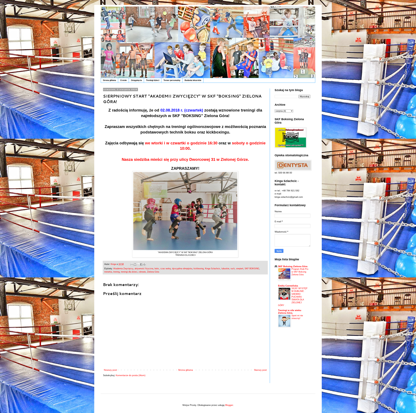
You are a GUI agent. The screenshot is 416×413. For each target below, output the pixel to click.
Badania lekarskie (193, 80)
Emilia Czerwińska (288, 285)
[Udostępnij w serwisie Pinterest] (144, 264)
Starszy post (260, 370)
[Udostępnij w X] (138, 264)
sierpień (239, 268)
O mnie (123, 80)
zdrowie (142, 272)
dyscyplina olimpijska (182, 268)
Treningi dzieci (152, 80)
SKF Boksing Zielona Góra (292, 266)
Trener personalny (171, 80)
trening (116, 272)
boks (157, 268)
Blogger (229, 405)
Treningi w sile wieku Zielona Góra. (289, 311)
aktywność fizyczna (144, 268)
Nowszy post (110, 370)
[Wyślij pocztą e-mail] (132, 264)
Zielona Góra (153, 272)
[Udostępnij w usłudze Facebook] (141, 264)
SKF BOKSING (252, 268)
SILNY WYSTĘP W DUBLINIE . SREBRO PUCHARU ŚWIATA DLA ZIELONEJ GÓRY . (292, 296)
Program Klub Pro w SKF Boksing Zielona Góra (300, 272)
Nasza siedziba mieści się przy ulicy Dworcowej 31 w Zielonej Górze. (185, 159)
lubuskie (225, 268)
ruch (233, 268)
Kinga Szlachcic (212, 268)
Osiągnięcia (136, 80)
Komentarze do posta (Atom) (130, 375)
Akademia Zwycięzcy (123, 268)
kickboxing (199, 268)
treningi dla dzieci (129, 272)
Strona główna (109, 80)
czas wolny (165, 268)
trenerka (108, 272)
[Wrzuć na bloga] (135, 264)
